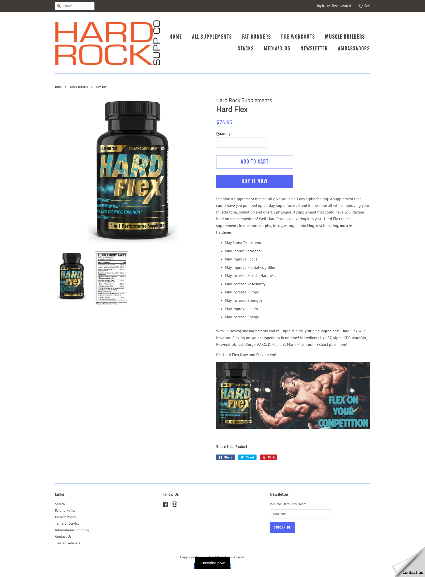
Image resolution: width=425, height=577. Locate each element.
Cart (367, 6)
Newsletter (314, 49)
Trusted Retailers (67, 543)
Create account (341, 6)
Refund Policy (65, 510)
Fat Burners (256, 37)
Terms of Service (67, 523)
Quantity (223, 133)
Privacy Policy (65, 517)
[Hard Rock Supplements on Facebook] (165, 505)
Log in (321, 6)
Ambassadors (354, 49)
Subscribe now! (213, 563)
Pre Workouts (298, 37)
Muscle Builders (345, 37)
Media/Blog (277, 49)
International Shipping (72, 530)
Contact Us (63, 536)
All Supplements (212, 37)
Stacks (246, 49)
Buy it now (255, 181)
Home (175, 37)
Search (60, 504)
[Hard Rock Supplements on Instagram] (174, 505)
